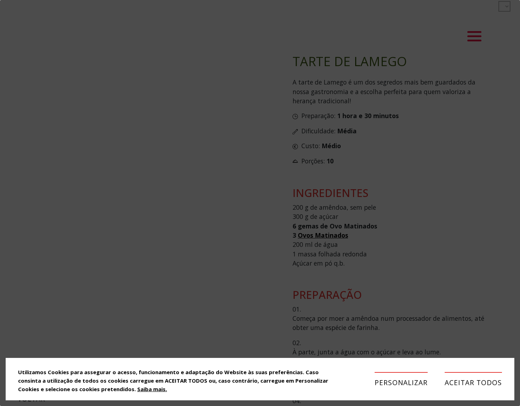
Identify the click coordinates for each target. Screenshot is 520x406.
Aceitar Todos (473, 382)
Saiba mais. (152, 389)
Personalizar (401, 382)
